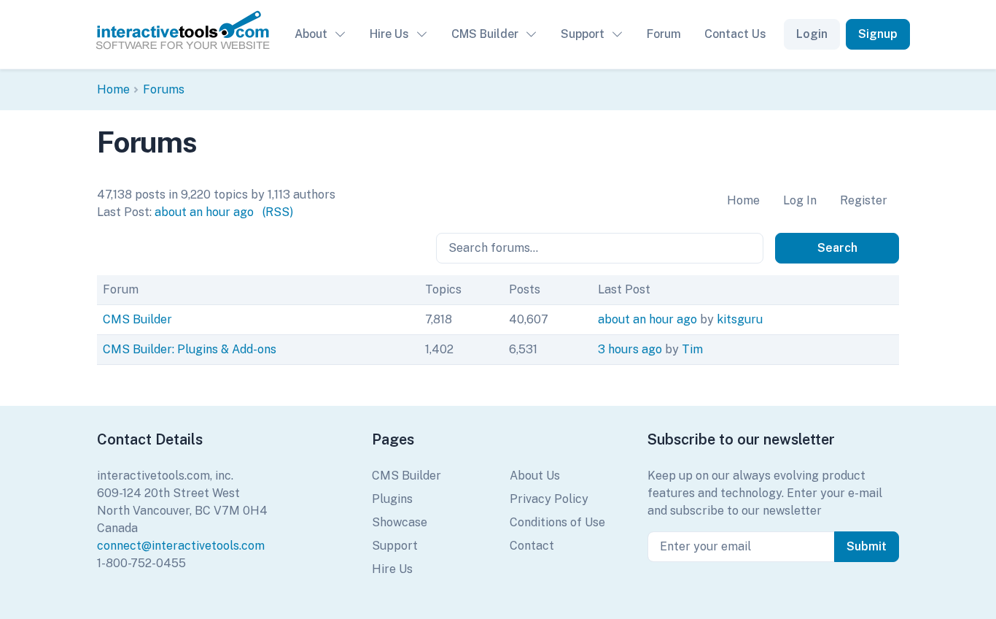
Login (812, 34)
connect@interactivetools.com (181, 546)
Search (837, 248)
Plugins (392, 499)
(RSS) (277, 212)
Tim (692, 349)
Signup (878, 34)
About (311, 34)
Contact (532, 546)
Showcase (399, 522)
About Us (535, 475)
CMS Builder (484, 34)
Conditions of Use (557, 522)
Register (863, 200)
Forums (163, 89)
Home (113, 89)
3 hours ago (630, 349)
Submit (867, 546)
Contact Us (735, 34)
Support (582, 34)
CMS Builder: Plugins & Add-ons (189, 349)
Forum (664, 34)
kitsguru (740, 319)
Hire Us (389, 34)
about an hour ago (204, 212)
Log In (800, 200)
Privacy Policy (549, 499)
